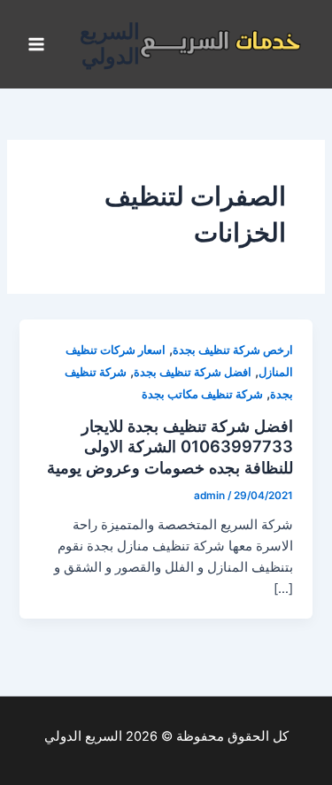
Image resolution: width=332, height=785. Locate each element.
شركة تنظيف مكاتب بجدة (202, 394)
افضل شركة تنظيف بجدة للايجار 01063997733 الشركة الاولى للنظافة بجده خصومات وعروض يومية (170, 446)
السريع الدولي (110, 44)
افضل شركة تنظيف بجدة (192, 372)
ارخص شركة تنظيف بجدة (233, 350)
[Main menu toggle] (36, 44)
